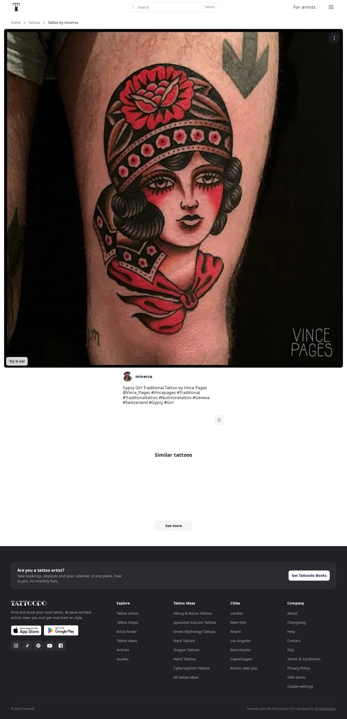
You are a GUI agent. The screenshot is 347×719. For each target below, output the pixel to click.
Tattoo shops (127, 622)
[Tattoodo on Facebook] (61, 646)
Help (291, 631)
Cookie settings (300, 686)
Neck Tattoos (184, 640)
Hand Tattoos (185, 659)
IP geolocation (325, 709)
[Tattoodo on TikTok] (27, 646)
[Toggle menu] (331, 7)
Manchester (240, 649)
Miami (235, 631)
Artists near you (243, 668)
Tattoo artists (128, 613)
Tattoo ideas (127, 640)
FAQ (290, 649)
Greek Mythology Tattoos (194, 631)
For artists (304, 7)
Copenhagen (241, 659)
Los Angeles (240, 640)
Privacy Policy (298, 668)
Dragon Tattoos (186, 649)
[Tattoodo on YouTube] (49, 646)
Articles (123, 649)
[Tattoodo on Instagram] (16, 646)
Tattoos (209, 7)
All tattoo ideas (186, 677)
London (236, 613)
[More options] (334, 37)
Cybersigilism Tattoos (192, 668)
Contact (293, 640)
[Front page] (16, 7)
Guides (123, 659)
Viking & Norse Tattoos (193, 613)
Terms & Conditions (304, 659)
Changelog (296, 622)
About (292, 613)
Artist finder (127, 631)
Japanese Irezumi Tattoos (195, 622)
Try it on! (17, 361)
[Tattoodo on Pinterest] (38, 646)
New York (238, 622)
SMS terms (296, 677)
